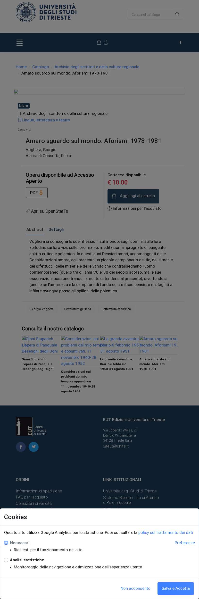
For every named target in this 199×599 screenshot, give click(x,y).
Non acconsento (135, 588)
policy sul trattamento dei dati (165, 532)
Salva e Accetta (176, 588)
